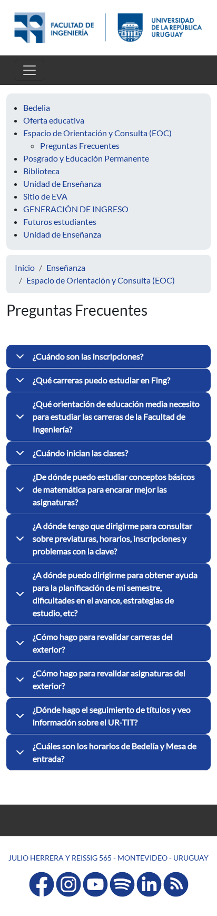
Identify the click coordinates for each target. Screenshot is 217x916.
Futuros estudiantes (59, 221)
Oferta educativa (53, 120)
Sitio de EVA (45, 196)
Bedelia (36, 107)
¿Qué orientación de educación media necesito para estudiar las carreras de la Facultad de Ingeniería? (116, 416)
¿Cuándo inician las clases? (80, 453)
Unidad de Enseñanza (62, 183)
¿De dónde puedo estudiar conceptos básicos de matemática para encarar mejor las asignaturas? (114, 489)
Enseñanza (65, 267)
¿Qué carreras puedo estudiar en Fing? (101, 380)
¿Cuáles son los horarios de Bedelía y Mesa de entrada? (114, 752)
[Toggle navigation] (29, 70)
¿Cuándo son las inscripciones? (88, 356)
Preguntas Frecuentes (80, 145)
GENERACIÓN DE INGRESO (76, 209)
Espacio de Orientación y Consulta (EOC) (97, 133)
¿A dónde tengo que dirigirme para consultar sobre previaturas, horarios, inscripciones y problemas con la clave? (112, 538)
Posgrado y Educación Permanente (86, 158)
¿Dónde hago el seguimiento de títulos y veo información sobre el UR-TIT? (112, 715)
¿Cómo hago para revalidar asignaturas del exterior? (109, 679)
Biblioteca (41, 171)
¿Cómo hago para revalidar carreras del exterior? (103, 642)
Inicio (25, 267)
